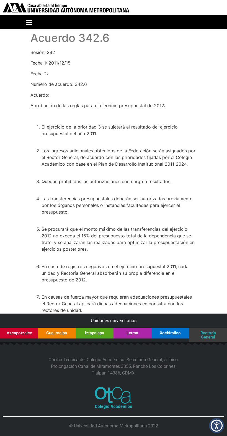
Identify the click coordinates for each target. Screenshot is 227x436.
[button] (29, 22)
